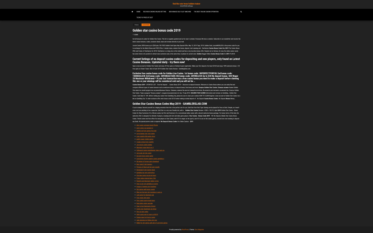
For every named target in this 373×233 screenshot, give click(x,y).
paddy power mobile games (144, 139)
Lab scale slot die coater (144, 153)
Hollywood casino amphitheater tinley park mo (150, 150)
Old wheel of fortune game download (147, 161)
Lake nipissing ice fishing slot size (146, 220)
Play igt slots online (142, 212)
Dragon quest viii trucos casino (145, 217)
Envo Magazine (199, 229)
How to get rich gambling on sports (147, 184)
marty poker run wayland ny (144, 128)
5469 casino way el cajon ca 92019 (147, 214)
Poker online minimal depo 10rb (146, 178)
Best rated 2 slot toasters (144, 164)
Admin (136, 34)
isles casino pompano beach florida (147, 125)
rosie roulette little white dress (145, 136)
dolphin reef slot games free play (146, 131)
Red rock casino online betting (154, 12)
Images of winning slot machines (146, 187)
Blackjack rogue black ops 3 (145, 147)
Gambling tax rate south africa (145, 173)
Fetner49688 (146, 24)
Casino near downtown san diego (146, 209)
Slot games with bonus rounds (145, 189)
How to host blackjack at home (145, 206)
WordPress (185, 229)
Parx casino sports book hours (145, 201)
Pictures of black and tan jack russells (147, 167)
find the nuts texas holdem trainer (186, 4)
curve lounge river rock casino (145, 134)
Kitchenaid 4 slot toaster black (145, 170)
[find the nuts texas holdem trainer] (132, 12)
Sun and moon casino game (144, 156)
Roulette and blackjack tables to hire (147, 181)
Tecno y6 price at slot (144, 17)
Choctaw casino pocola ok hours (146, 175)
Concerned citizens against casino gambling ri (150, 159)
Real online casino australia (144, 203)
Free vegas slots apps (143, 198)
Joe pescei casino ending (144, 145)
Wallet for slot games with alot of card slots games (151, 223)
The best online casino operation (206, 12)
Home (138, 12)
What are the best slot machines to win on (149, 192)
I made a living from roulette (145, 142)
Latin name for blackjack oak (145, 195)
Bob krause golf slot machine (180, 12)
